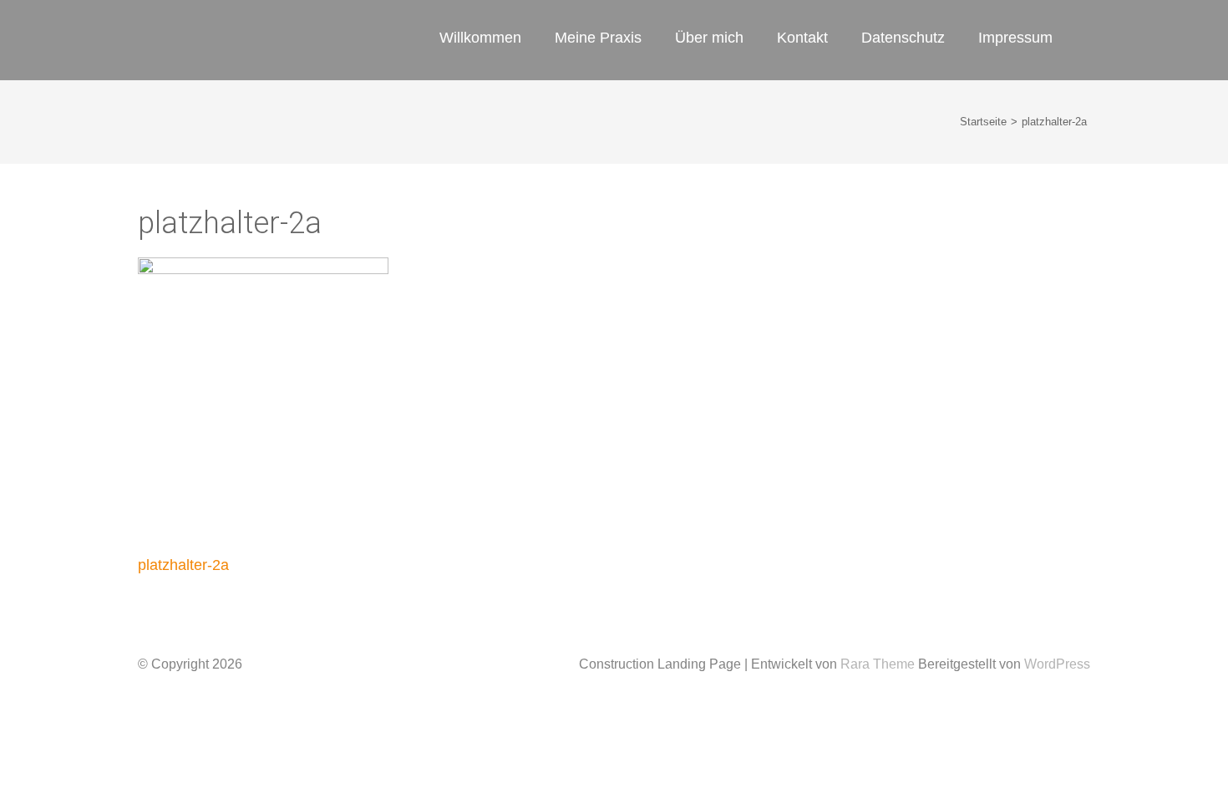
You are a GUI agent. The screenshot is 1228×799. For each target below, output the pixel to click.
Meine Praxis (598, 37)
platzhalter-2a (183, 565)
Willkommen (480, 37)
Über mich (709, 37)
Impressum (1015, 37)
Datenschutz (903, 37)
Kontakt (802, 37)
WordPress (1057, 664)
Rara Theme (879, 664)
